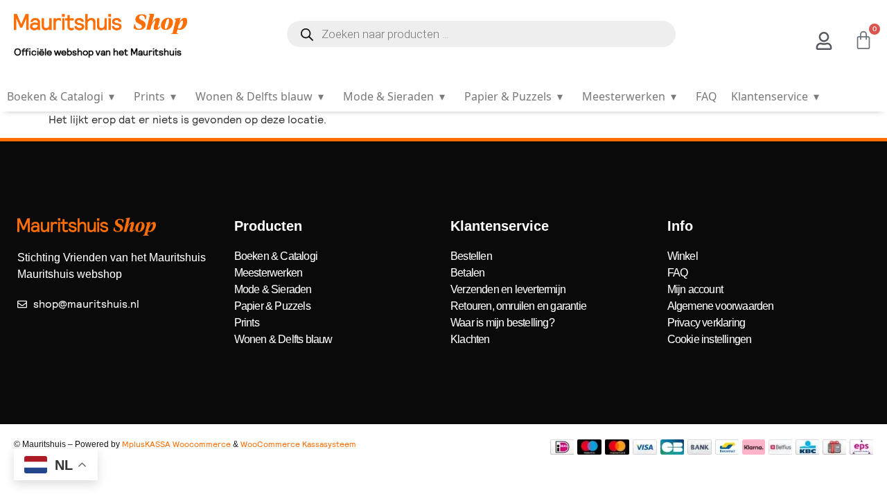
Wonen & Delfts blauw (259, 96)
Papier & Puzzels (513, 96)
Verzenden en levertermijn (507, 289)
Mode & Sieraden (394, 96)
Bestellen (471, 256)
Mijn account (695, 289)
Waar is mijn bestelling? (502, 323)
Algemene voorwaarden (720, 306)
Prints (155, 96)
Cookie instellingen (709, 339)
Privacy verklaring (706, 323)
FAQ (706, 96)
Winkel (682, 256)
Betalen (467, 273)
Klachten (470, 339)
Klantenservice (775, 96)
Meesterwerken (629, 96)
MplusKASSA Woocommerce (176, 444)
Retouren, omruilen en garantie (518, 306)
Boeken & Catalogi (60, 96)
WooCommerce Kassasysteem (298, 444)
